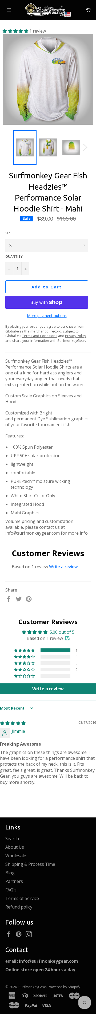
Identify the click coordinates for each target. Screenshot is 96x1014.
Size (8, 233)
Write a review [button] (48, 689)
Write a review (63, 567)
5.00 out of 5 (62, 632)
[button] (16, 31)
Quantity (14, 257)
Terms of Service (22, 898)
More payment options (47, 315)
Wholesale (15, 856)
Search (12, 838)
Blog (10, 873)
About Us (14, 847)
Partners (14, 881)
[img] (13, 723)
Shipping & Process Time (30, 864)
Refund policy (18, 907)
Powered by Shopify (64, 986)
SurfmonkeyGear (32, 986)
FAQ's (11, 890)
